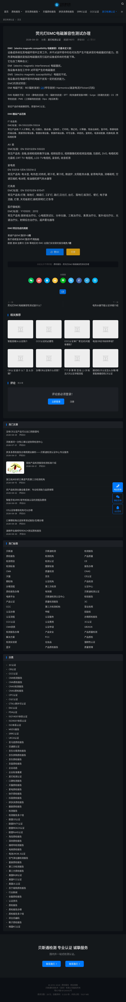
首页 (6, 11)
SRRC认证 (82, 11)
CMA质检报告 (15, 682)
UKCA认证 (14, 738)
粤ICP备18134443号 (63, 990)
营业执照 (88, 606)
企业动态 (13, 768)
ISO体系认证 (15, 725)
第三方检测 (50, 586)
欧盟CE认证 (14, 819)
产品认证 (10, 601)
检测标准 (10, 566)
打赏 (73, 252)
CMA (8, 571)
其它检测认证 (108, 11)
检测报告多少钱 (16, 815)
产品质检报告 (51, 647)
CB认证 (12, 669)
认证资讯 (13, 901)
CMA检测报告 (15, 678)
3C (85, 601)
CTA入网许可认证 (17, 703)
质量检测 (49, 571)
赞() (91, 39)
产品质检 (88, 637)
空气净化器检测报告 (18, 858)
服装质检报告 (15, 806)
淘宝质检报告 (15, 836)
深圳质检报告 (15, 840)
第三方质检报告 (16, 871)
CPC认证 (13, 695)
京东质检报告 (31, 11)
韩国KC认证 (14, 926)
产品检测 (88, 581)
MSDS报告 (14, 729)
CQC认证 (13, 699)
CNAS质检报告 (16, 690)
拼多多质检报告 (66, 11)
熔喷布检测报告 (16, 845)
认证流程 (10, 616)
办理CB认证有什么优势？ (48, 370)
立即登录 (56, 401)
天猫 (8, 576)
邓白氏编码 (14, 918)
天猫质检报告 (49, 11)
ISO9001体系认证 (17, 720)
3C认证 (88, 621)
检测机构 (49, 556)
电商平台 (10, 596)
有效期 (48, 591)
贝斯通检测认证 (91, 591)
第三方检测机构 (52, 606)
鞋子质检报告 (15, 922)
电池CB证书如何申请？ (104, 341)
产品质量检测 (90, 632)
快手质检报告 (15, 793)
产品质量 (88, 556)
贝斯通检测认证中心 (55, 596)
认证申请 (49, 627)
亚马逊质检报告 (16, 742)
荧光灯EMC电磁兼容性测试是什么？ (25, 305)
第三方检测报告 (16, 866)
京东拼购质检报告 (17, 755)
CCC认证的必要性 (44, 341)
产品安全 (49, 632)
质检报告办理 (12, 591)
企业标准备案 (15, 772)
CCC (8, 606)
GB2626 (88, 627)
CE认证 (87, 576)
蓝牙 (8, 647)
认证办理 (10, 611)
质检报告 (63, 4)
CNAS (87, 571)
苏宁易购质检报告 (17, 888)
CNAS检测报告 (16, 686)
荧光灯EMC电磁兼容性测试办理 (63, 33)
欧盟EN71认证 (16, 823)
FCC (47, 637)
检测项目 (10, 561)
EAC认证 (13, 708)
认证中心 (88, 586)
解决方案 (10, 637)
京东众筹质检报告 (17, 750)
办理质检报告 (90, 616)
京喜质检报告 (15, 763)
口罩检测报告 (15, 780)
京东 (47, 576)
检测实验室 (11, 642)
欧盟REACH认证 (16, 828)
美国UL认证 (14, 883)
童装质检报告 (15, 862)
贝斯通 (9, 551)
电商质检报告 (15, 849)
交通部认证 (14, 746)
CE (42, 87)
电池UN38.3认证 (17, 853)
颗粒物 (9, 581)
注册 (72, 401)
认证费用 (49, 621)
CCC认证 (94, 11)
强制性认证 (89, 642)
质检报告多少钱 (16, 913)
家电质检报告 (15, 789)
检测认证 (49, 561)
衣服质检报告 (15, 896)
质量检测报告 (51, 601)
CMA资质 (10, 627)
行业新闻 (13, 892)
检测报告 (88, 551)
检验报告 (88, 596)
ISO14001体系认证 (18, 716)
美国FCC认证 (15, 879)
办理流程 (10, 586)
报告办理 (88, 566)
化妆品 (48, 642)
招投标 (87, 611)
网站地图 (74, 985)
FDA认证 (13, 712)
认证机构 (49, 581)
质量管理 (88, 647)
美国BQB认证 (15, 875)
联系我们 (51, 963)
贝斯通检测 (50, 551)
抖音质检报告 (15, 798)
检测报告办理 (12, 632)
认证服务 (49, 616)
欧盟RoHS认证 (16, 832)
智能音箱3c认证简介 (18, 341)
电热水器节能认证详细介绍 (105, 305)
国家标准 (49, 566)
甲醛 (47, 611)
